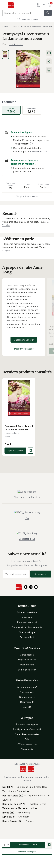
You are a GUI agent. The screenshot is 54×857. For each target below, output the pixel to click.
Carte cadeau (27, 654)
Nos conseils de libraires (27, 497)
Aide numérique (27, 632)
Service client (27, 637)
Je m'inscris (40, 574)
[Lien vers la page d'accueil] (11, 5)
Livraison (27, 617)
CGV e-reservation (27, 744)
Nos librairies (27, 691)
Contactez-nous (27, 538)
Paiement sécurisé (27, 622)
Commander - (28, 844)
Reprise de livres (27, 659)
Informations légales (27, 724)
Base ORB (27, 706)
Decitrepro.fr (27, 701)
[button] (27, 220)
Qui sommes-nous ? (27, 686)
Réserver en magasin (27, 851)
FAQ (27, 517)
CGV (27, 739)
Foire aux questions (27, 612)
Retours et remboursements (27, 627)
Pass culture (27, 664)
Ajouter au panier (15, 450)
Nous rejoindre (27, 696)
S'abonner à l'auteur (24, 339)
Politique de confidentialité (27, 729)
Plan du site (27, 749)
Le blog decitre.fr (27, 669)
